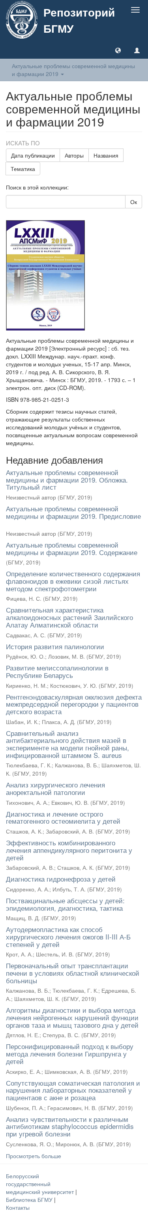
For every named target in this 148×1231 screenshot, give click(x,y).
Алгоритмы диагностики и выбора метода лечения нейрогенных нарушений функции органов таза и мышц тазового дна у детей (72, 1017)
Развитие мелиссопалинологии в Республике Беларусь (57, 671)
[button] (118, 50)
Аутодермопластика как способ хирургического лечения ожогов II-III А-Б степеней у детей (68, 936)
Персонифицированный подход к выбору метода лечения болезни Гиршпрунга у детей (69, 1053)
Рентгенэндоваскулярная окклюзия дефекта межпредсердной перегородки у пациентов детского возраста (74, 704)
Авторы (74, 155)
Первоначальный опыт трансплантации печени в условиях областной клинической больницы (72, 972)
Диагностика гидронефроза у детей (61, 879)
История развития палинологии (55, 646)
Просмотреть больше (33, 1156)
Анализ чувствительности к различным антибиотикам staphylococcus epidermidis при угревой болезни (70, 1126)
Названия (106, 155)
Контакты (18, 1207)
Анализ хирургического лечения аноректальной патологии (55, 788)
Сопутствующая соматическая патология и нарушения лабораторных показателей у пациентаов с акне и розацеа (73, 1090)
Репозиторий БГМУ (79, 20)
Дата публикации (33, 155)
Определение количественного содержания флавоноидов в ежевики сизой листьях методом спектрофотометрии (73, 580)
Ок (133, 202)
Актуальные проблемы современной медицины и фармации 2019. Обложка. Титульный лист (67, 479)
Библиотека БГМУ (30, 1199)
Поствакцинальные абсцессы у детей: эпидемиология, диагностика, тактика (65, 904)
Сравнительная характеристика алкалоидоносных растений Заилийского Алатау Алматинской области (69, 617)
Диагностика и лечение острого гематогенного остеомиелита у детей (63, 817)
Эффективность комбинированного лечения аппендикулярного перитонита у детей (69, 849)
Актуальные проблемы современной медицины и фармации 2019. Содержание (71, 548)
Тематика (23, 169)
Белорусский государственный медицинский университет (40, 1184)
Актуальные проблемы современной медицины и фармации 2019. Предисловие (73, 512)
